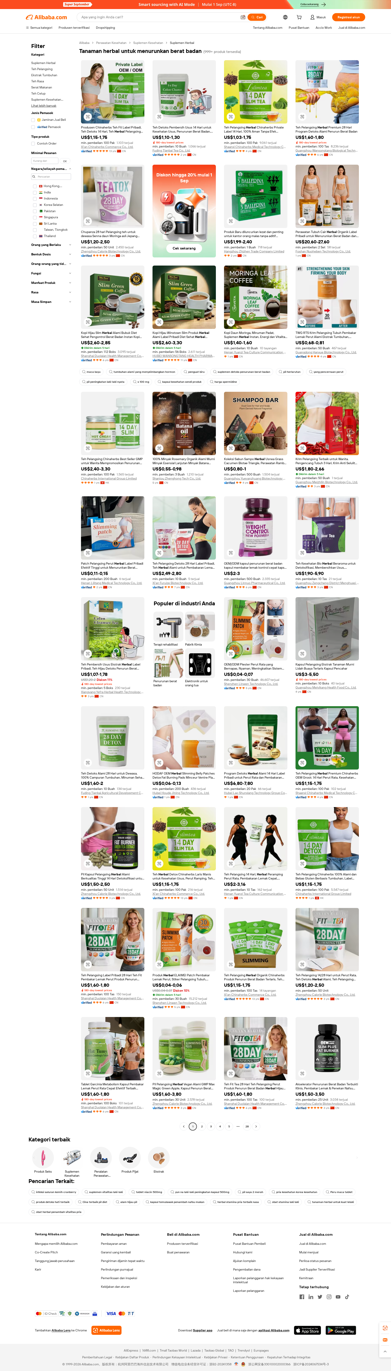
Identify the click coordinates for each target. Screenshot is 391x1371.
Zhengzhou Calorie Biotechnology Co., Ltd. (111, 251)
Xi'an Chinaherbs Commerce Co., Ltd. (107, 147)
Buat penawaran (178, 1252)
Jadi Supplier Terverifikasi (317, 1269)
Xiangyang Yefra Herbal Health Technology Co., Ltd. (112, 692)
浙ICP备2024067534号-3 (311, 1364)
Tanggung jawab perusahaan (55, 1261)
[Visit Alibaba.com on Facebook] (302, 1297)
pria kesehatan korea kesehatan (296, 1192)
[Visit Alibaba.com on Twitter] (320, 1297)
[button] (243, 17)
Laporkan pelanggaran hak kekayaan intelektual (258, 1280)
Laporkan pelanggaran (248, 1291)
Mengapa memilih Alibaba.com (56, 1243)
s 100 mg (143, 381)
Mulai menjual (308, 1252)
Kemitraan (306, 1278)
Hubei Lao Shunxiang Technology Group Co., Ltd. (255, 793)
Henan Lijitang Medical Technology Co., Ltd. (111, 583)
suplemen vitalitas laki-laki (106, 1192)
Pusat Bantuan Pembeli (249, 1243)
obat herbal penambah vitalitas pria (58, 1212)
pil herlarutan (291, 371)
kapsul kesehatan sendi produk (181, 381)
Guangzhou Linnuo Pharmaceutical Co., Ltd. (254, 583)
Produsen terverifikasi (182, 1243)
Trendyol (244, 1350)
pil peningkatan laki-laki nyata (105, 381)
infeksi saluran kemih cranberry (56, 1192)
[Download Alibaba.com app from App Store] (307, 1330)
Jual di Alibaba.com (312, 1243)
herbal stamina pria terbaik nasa (238, 1202)
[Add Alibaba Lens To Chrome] (106, 1330)
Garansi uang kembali (116, 1252)
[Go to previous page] (184, 1126)
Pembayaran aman (114, 1243)
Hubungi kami (242, 1252)
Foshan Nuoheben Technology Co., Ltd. (323, 251)
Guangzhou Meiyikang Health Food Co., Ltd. (326, 687)
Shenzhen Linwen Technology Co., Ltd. (251, 684)
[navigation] (51, 585)
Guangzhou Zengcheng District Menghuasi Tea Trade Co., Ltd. (327, 583)
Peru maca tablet (341, 1192)
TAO (231, 1350)
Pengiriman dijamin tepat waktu (123, 1261)
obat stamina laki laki (285, 1202)
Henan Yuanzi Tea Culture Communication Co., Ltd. (255, 352)
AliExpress (131, 1350)
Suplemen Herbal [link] (182, 43)
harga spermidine (226, 381)
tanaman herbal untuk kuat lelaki (333, 1202)
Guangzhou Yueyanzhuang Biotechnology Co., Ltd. (255, 478)
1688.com (149, 1350)
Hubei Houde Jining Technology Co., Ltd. (181, 793)
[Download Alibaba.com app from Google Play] (341, 1330)
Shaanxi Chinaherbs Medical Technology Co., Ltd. (255, 147)
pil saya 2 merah (252, 1192)
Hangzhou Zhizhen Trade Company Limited (254, 251)
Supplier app (202, 1330)
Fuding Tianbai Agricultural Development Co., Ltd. (112, 793)
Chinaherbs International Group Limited (109, 478)
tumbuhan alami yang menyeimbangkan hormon (144, 371)
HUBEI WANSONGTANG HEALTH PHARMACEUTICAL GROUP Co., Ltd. (184, 356)
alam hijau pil (128, 1202)
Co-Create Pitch (46, 1252)
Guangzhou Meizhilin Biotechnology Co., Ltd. (327, 482)
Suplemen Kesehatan (148, 43)
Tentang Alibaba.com (50, 1234)
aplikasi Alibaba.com (273, 1330)
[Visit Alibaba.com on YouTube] (338, 1297)
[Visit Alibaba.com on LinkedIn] (311, 1297)
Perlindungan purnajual (117, 1269)
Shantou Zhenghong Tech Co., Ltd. (177, 478)
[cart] (300, 18)
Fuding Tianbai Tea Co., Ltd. (171, 150)
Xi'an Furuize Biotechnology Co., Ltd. (178, 583)
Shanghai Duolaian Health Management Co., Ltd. (112, 356)
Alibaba (84, 43)
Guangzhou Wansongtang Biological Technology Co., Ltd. (327, 150)
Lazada (195, 1350)
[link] (385, 1328)
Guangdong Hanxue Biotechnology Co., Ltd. (326, 352)
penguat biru (196, 371)
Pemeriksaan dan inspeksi (119, 1278)
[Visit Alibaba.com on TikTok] (347, 1297)
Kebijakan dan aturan (115, 1286)
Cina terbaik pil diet (95, 1202)
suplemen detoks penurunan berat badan (244, 371)
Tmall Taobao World (173, 1350)
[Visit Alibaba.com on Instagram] (329, 1297)
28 (247, 1126)
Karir (38, 1269)
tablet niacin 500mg (149, 1192)
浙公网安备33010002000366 (269, 1364)
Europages (261, 1350)
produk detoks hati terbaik (52, 1202)
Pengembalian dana (246, 1269)
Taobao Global (214, 1350)
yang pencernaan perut (328, 371)
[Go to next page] (256, 1126)
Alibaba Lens (61, 1330)
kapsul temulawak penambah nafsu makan (177, 1202)
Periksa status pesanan (315, 1261)
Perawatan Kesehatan (111, 43)
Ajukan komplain (244, 1261)
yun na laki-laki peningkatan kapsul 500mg (202, 1192)
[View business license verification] (236, 1364)
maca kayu (93, 371)
